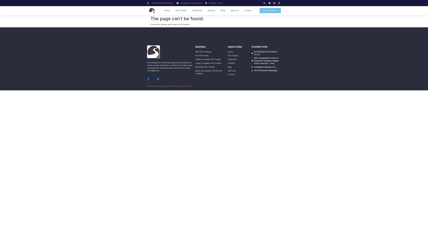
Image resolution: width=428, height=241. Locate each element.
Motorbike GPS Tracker (205, 67)
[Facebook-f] (148, 79)
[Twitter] (158, 79)
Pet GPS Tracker (202, 55)
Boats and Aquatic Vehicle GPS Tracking (208, 72)
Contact (248, 10)
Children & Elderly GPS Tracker (208, 59)
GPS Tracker (181, 10)
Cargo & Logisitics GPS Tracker (208, 63)
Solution (211, 10)
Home (167, 10)
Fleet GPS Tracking (203, 52)
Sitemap (188, 86)
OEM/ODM (197, 10)
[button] (264, 3)
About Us (235, 10)
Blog (223, 10)
